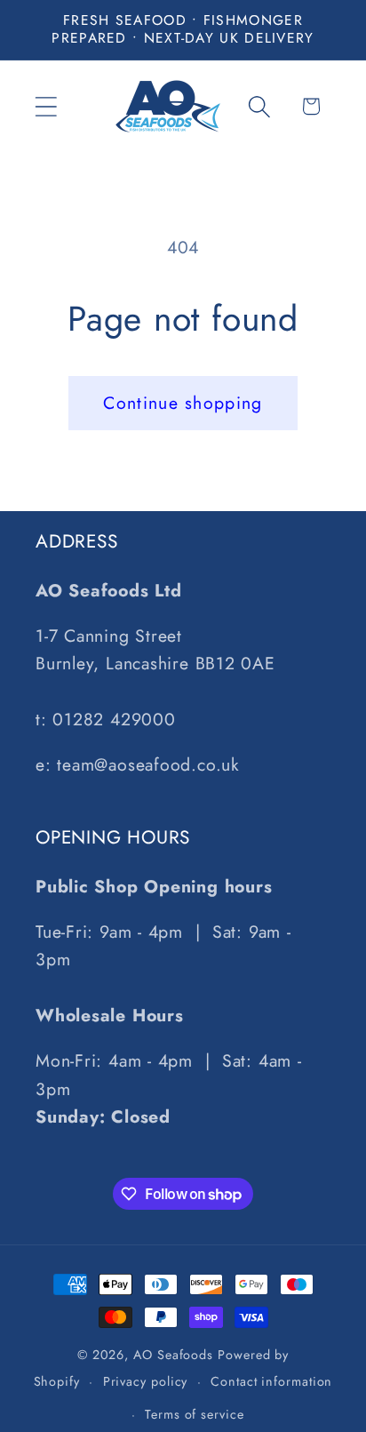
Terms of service (194, 1414)
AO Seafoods (173, 1355)
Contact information (271, 1381)
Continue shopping (182, 402)
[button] (45, 106)
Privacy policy (145, 1381)
